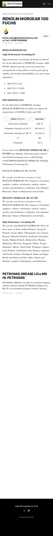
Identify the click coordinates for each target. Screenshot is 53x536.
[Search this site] (44, 4)
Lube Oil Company (23, 506)
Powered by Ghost (26, 517)
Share (45, 36)
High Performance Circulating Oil (17, 14)
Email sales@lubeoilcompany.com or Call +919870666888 (20, 39)
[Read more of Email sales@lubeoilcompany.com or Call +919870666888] (5, 31)
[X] (24, 511)
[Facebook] (29, 511)
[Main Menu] (49, 4)
